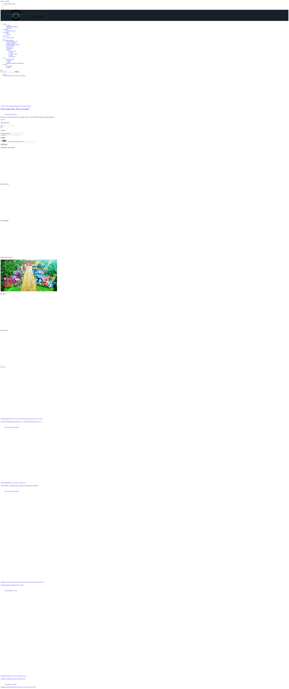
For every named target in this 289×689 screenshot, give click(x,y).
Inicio (5, 24)
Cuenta (5, 64)
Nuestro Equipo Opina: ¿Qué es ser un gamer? (15, 75)
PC (4, 39)
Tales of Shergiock (11, 43)
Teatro (11, 55)
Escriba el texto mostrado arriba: (15, 141)
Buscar (17, 71)
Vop (5, 58)
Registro (9, 67)
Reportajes (9, 28)
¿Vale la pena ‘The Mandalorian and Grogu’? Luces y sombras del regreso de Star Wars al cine (21, 421)
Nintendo (6, 29)
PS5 (8, 33)
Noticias (9, 25)
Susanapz (7, 114)
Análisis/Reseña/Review (12, 26)
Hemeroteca (12, 56)
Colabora (9, 60)
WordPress (19, 687)
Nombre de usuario (5, 133)
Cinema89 (7, 684)
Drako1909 (7, 590)
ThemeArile (33, 687)
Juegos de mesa (13, 54)
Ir (1, 127)
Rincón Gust (10, 47)
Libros (11, 52)
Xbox (5, 36)
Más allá (9, 49)
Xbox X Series (10, 37)
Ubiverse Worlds (11, 45)
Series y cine (13, 51)
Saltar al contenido (5, 1)
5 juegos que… (10, 48)
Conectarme (9, 66)
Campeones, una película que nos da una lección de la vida (13, 678)
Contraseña (3, 135)
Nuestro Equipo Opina (12, 41)
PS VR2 (9, 35)
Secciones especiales (8, 40)
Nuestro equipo (10, 59)
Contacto (9, 62)
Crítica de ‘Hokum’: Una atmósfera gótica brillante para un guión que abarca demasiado (19, 485)
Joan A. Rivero (8, 427)
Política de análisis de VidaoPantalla (15, 63)
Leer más (3, 119)
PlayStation (6, 32)
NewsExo (25, 687)
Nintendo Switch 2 (11, 31)
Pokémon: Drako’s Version (13, 44)
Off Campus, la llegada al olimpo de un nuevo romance (12, 585)
